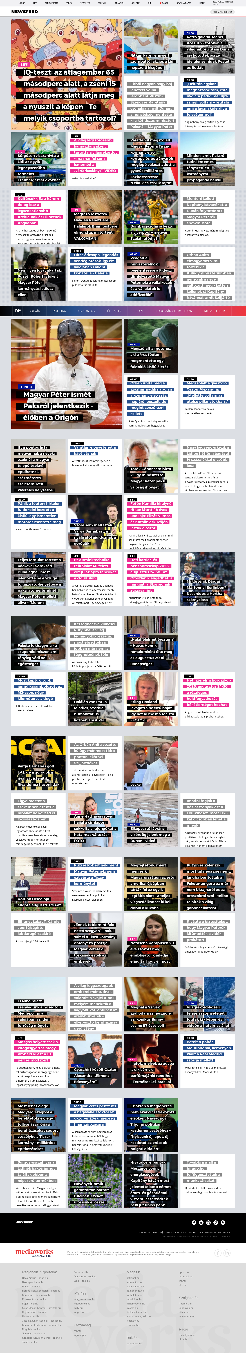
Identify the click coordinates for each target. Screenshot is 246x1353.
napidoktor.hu (134, 1299)
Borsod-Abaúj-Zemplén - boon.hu (41, 1290)
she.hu (183, 1285)
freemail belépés (222, 11)
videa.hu (184, 1312)
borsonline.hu (134, 1343)
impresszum (210, 1232)
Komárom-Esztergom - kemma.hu (41, 1325)
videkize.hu (133, 1320)
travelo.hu (132, 1307)
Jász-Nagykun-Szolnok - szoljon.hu (42, 1320)
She (149, 3)
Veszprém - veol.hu (85, 1276)
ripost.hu (184, 1272)
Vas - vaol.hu (81, 1272)
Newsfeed (85, 3)
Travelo (119, 3)
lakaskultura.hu (135, 1286)
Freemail (102, 3)
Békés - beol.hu (31, 1286)
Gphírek (135, 3)
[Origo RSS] (223, 1222)
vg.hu (77, 1330)
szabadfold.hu (82, 1303)
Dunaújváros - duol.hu (34, 1299)
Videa (69, 3)
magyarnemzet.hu (84, 1299)
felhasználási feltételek (175, 1232)
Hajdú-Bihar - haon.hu (34, 1312)
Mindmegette (51, 3)
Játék (202, 3)
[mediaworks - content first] (34, 1253)
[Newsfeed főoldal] (24, 1222)
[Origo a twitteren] (201, 1222)
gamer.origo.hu (135, 1290)
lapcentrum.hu (187, 1316)
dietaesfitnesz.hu (136, 1312)
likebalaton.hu (134, 1295)
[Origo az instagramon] (208, 1222)
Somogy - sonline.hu (34, 1333)
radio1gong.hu (187, 1335)
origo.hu (79, 1312)
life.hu (182, 1280)
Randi (165, 3)
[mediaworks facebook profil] (218, 1253)
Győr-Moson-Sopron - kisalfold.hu (41, 1307)
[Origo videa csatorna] (215, 1222)
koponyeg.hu (186, 1307)
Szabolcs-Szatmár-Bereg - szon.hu (42, 1337)
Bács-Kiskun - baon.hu (35, 1277)
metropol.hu (186, 1276)
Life (35, 3)
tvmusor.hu (133, 1325)
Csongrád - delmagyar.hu (36, 1295)
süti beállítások (196, 1232)
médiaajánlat (224, 1232)
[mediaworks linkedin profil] (227, 1253)
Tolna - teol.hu (30, 1342)
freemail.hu (185, 1303)
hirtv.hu (78, 1307)
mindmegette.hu (136, 1303)
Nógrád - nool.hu (31, 1329)
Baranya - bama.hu (33, 1282)
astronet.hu (133, 1277)
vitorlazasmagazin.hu (139, 1316)
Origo (22, 3)
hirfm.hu (183, 1339)
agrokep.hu (80, 1335)
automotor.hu (134, 1282)
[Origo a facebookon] (194, 1222)
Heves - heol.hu (31, 1316)
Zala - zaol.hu (82, 1280)
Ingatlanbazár (183, 3)
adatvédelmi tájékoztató (150, 1232)
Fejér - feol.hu (30, 1303)
